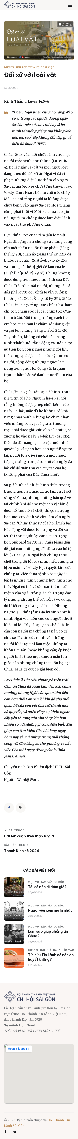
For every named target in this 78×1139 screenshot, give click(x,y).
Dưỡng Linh (12, 67)
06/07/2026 (35, 892)
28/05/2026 (35, 915)
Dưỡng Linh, (37, 950)
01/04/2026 (35, 965)
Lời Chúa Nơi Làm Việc (38, 67)
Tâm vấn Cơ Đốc (52, 882)
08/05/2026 (35, 941)
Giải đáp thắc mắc (60, 950)
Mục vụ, (34, 882)
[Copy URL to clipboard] (21, 808)
